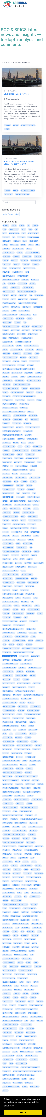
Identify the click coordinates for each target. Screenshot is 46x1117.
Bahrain (6, 590)
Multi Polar (8, 427)
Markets (27, 598)
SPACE (5, 392)
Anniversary (22, 741)
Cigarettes (7, 1001)
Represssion (26, 1025)
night (22, 703)
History (26, 838)
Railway (6, 687)
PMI (34, 493)
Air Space (18, 943)
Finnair (26, 679)
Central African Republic (26, 776)
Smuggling (20, 1001)
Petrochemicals (34, 877)
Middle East (24, 311)
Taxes (5, 1040)
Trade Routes (9, 633)
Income (34, 466)
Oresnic (6, 1052)
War (4, 1063)
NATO (5, 245)
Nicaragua (7, 776)
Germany (6, 241)
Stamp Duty (36, 706)
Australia (7, 749)
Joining (29, 815)
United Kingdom (28, 125)
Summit (35, 264)
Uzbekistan (7, 342)
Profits (6, 536)
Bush (24, 1079)
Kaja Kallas (8, 493)
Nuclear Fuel (16, 350)
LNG (23, 233)
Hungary (20, 319)
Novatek (27, 423)
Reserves (35, 419)
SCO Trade (30, 784)
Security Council (10, 571)
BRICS (15, 190)
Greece (33, 998)
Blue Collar (30, 939)
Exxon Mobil (8, 672)
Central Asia (14, 268)
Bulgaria (18, 586)
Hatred (40, 1001)
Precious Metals (10, 765)
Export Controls (22, 749)
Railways (16, 353)
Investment (23, 276)
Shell (33, 528)
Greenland (26, 699)
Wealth (23, 621)
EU (28, 225)
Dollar (14, 260)
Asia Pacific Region (20, 450)
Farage (6, 838)
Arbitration (26, 966)
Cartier (15, 947)
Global (34, 741)
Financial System (10, 516)
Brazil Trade (20, 734)
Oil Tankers (8, 691)
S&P (22, 931)
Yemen (29, 803)
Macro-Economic (24, 745)
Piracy (24, 1017)
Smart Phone (28, 513)
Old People (7, 1009)
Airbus (14, 377)
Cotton (6, 641)
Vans (23, 726)
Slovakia (24, 590)
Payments (7, 482)
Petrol (17, 322)
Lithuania (15, 307)
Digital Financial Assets (13, 629)
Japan (18, 346)
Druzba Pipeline (19, 831)
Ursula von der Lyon (25, 691)
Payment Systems (10, 1067)
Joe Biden (7, 939)
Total (5, 466)
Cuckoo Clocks (9, 982)
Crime (18, 1036)
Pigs (16, 986)
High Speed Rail (9, 846)
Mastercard (21, 1063)
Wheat (30, 412)
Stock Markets (31, 850)
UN (32, 602)
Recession (22, 284)
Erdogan (6, 869)
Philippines (7, 563)
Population (20, 974)
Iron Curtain (33, 501)
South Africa (8, 334)
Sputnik (6, 877)
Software (30, 842)
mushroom (22, 706)
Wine (18, 544)
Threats (14, 819)
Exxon (19, 454)
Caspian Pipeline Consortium (15, 904)
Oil (36, 229)
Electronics (19, 625)
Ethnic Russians (10, 703)
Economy (34, 241)
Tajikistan (37, 447)
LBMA (32, 470)
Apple (23, 520)
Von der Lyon (8, 683)
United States (9, 978)
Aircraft (6, 415)
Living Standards (10, 664)
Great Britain (8, 540)
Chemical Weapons (11, 959)
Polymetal (20, 400)
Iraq (39, 462)
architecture (9, 706)
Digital (6, 520)
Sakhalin (33, 621)
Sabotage (35, 532)
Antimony (28, 660)
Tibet (36, 963)
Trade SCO (7, 458)
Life (34, 838)
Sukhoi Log (30, 757)
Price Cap (17, 423)
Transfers (7, 823)
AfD (17, 928)
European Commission (33, 695)
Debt (37, 353)
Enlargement (33, 610)
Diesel (5, 295)
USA (4, 229)
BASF (22, 559)
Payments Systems (11, 326)
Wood (5, 858)
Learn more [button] (9, 1106)
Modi (18, 598)
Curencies (26, 257)
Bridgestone (37, 912)
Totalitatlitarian (10, 1025)
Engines (6, 924)
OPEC (5, 501)
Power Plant (8, 454)
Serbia (35, 505)
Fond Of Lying (31, 1056)
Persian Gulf (8, 582)
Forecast (32, 567)
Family (25, 862)
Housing (17, 854)
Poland (6, 272)
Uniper (5, 753)
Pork (39, 400)
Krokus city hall (10, 807)
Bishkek (18, 738)
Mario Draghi (26, 866)
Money (20, 644)
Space (31, 443)
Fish (16, 482)
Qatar (29, 319)
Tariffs (16, 264)
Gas (30, 229)
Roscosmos (8, 889)
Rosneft (17, 462)
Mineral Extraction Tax (13, 842)
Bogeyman (15, 916)
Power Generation (20, 924)
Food (30, 641)
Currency (33, 357)
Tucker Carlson (10, 621)
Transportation (10, 315)
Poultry (17, 869)
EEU (40, 633)
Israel (5, 330)
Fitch (33, 637)
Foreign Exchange (22, 505)
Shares (28, 563)
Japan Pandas (30, 1036)
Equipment (23, 858)
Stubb (38, 1052)
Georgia (15, 555)
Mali (35, 598)
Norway (21, 439)
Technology (28, 288)
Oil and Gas (17, 373)
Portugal (7, 986)
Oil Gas (30, 365)
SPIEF (27, 943)
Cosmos (6, 831)
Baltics (21, 489)
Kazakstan (20, 567)
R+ (15, 730)
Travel (6, 881)
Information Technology (26, 1009)
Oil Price (6, 264)
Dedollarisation (10, 357)
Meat (26, 869)
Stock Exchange (10, 408)
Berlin (19, 1056)
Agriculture (18, 249)
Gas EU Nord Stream (32, 792)
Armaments (22, 547)
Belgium (17, 990)
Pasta (34, 862)
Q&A (21, 1028)
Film (15, 811)
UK (4, 284)
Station (18, 897)
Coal (23, 377)
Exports (6, 257)
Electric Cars (34, 497)
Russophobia (21, 675)
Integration (8, 769)
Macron (35, 935)
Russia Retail (8, 714)
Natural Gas (17, 881)
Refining (24, 260)
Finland (6, 249)
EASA (19, 893)
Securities (32, 974)
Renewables (37, 326)
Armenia (26, 493)
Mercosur (26, 885)
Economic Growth (11, 388)
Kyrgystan (33, 334)
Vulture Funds (9, 970)
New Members (8, 439)
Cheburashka (8, 963)
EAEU (13, 299)
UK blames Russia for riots (17, 94)
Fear (5, 1005)
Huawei (16, 513)
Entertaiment (26, 811)
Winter (28, 738)
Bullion (24, 602)
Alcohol (6, 679)
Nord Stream (29, 268)
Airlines (19, 485)
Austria (37, 966)
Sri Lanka (33, 730)
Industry (8, 194)
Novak (32, 722)
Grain (24, 361)
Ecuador (6, 617)
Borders (6, 695)
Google (38, 745)
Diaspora (30, 1028)
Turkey (16, 257)
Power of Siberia (31, 346)
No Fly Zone (26, 664)
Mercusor (17, 1083)
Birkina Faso (8, 757)
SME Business (8, 893)
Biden (15, 590)
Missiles (19, 784)
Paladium (39, 873)
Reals (11, 644)
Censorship (20, 1013)
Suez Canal (20, 796)
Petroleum (14, 338)
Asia (4, 268)
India (23, 229)
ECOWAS (28, 753)
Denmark (6, 994)
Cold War (20, 497)
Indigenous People (11, 1017)
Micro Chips (25, 315)
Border (18, 563)
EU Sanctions (8, 489)
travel (31, 703)
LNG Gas (19, 769)
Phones (34, 904)
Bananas (17, 617)
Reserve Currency (11, 780)
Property (7, 606)
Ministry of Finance (11, 761)
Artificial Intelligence (23, 652)
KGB (32, 1021)
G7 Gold (25, 947)
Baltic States (8, 291)
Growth (37, 257)
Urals (30, 796)
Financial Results (10, 788)
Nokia (28, 963)
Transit (6, 423)
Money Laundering (11, 1079)
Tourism (6, 1083)
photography (9, 447)
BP (31, 547)
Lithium (6, 450)
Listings (32, 633)
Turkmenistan (32, 458)
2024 (25, 761)
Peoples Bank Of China (12, 435)
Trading (29, 392)
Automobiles (20, 478)
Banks (5, 900)
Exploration (21, 722)
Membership (8, 319)
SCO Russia (7, 738)
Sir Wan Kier (8, 1060)
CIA (31, 955)
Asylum (34, 986)
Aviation (25, 326)
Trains (29, 485)
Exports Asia (8, 741)
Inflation (29, 350)
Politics (21, 237)
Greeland (38, 1048)
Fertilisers (35, 388)
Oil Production (32, 427)
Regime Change (26, 1052)
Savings (22, 668)
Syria (19, 714)
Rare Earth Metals (11, 280)
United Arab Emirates (27, 291)
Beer (39, 931)
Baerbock (7, 955)
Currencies (33, 233)
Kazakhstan (36, 260)
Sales (16, 606)
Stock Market (17, 392)
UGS (25, 617)
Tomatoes (17, 850)
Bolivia (19, 757)
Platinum (28, 873)
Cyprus (29, 769)
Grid (5, 908)
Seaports (7, 800)
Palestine (30, 594)
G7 (14, 237)
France (25, 280)
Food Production (23, 342)
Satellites (16, 660)
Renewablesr (31, 881)
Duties (15, 931)
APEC (23, 516)
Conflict (27, 307)
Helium (15, 536)
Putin (13, 295)
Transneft (26, 788)
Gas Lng (6, 610)
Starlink (29, 1083)
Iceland (37, 788)
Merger (33, 734)
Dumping (33, 823)
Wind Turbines (35, 668)
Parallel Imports (18, 951)
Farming (6, 873)
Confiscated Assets (19, 528)
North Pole (36, 893)
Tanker (6, 931)
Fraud (34, 555)
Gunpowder (35, 897)
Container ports (21, 800)
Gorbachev (7, 675)
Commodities (8, 253)
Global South (9, 365)
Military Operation (11, 551)
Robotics (7, 943)
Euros (31, 951)
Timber (6, 555)
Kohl (32, 1079)
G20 (4, 338)
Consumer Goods (10, 920)
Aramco (6, 470)
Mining (23, 357)
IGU (11, 734)
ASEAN (29, 559)
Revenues (28, 353)
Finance (26, 264)
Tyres (5, 916)
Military (25, 330)
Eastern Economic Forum (24, 396)
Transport (33, 516)
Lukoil (12, 1005)
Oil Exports (17, 272)
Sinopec (6, 718)
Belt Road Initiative (21, 385)
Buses (31, 726)
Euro (14, 311)
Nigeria (31, 400)
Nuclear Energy (32, 253)
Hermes (6, 947)
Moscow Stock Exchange (14, 835)
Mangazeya (7, 784)
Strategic (24, 656)
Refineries (7, 974)
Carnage (33, 889)
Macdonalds (37, 924)
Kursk (15, 912)
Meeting (16, 827)
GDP (37, 245)
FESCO (5, 1091)
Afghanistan (17, 613)
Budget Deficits (9, 1028)
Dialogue (7, 625)
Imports (6, 396)
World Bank (32, 439)
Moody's (30, 931)
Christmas (7, 1013)
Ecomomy (31, 629)
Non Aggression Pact (30, 1067)
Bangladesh (33, 582)
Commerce (7, 637)
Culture (6, 811)
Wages (15, 610)
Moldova (21, 582)
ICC (24, 827)
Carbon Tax (8, 803)
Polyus (6, 474)
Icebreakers (8, 485)
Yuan (31, 245)
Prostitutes (21, 1060)
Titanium (31, 835)
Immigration (8, 1036)
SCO (4, 233)
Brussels (23, 1005)
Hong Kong (7, 578)
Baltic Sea (26, 551)
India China (7, 478)
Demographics (23, 683)
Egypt (5, 299)
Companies (26, 536)
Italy (23, 443)
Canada (24, 986)
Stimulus (30, 586)
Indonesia (33, 415)
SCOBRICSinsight (20, 470)
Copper (24, 482)
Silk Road (19, 458)
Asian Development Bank (31, 819)
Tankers (33, 299)
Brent (40, 784)
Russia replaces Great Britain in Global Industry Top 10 (19, 162)
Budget (19, 427)
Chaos (40, 1021)
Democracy (8, 567)
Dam (4, 966)
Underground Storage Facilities (27, 1071)
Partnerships (19, 524)
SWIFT (5, 288)
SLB (32, 858)
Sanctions (13, 229)
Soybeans (7, 990)
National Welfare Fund (12, 815)
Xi (11, 466)
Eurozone (38, 307)
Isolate (14, 866)
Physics (6, 850)
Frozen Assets (9, 303)
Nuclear (35, 280)
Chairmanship (33, 710)
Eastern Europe (35, 827)
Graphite (37, 749)
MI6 (26, 1021)
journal (6, 559)
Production (27, 338)
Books (13, 1040)
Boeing (6, 377)
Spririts (6, 935)
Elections (30, 1032)
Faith (17, 862)
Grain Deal (17, 419)
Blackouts (7, 928)
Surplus (24, 935)
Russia (7, 125)
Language (7, 1044)
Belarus (6, 361)
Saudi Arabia (33, 237)
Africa (32, 284)
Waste (30, 1001)
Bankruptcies (37, 1017)
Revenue (39, 641)
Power (39, 392)
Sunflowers (18, 877)
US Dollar (15, 288)
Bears (5, 951)
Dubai (24, 1087)
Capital (6, 613)
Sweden (25, 555)
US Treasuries (35, 520)
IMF (34, 315)
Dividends (31, 718)
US (31, 295)
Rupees (40, 350)
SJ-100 (25, 994)
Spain (36, 982)
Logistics (22, 633)
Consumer (38, 563)
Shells (24, 998)
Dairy (5, 819)
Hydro (32, 675)
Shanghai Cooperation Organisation (18, 369)
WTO (4, 734)
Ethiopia (6, 419)
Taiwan (32, 765)
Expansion (19, 381)
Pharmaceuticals (10, 602)
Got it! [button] (23, 1112)
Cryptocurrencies (11, 648)
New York (30, 672)
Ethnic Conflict (26, 1040)
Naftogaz (14, 966)
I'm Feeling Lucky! (12, 214)
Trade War (7, 586)
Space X (37, 885)
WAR (23, 610)
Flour (5, 866)
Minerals (30, 613)
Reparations (20, 1044)
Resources (27, 606)
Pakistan (6, 385)
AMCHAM (6, 912)
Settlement (8, 346)
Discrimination (36, 1005)
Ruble (29, 249)
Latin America (21, 466)
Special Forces (20, 955)
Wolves (35, 947)
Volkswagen (8, 547)
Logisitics (34, 1087)
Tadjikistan (8, 722)
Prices (34, 578)
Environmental (25, 846)
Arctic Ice (7, 897)
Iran (25, 241)
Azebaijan (19, 1032)
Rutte (20, 963)
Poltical (16, 873)
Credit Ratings (21, 637)
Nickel (5, 532)
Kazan (15, 474)
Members (20, 803)
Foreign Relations (10, 575)
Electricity (35, 361)
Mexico (23, 765)
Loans (31, 687)
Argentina (22, 299)
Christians (7, 862)
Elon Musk (27, 544)
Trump (5, 311)
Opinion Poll (37, 800)
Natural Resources (29, 807)
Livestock (35, 869)
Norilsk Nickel (19, 641)
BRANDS (28, 772)
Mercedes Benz (9, 668)
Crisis (39, 613)
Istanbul (25, 928)
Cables (17, 994)
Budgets (17, 695)
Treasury (7, 854)
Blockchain (17, 532)
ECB (4, 644)
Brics (5, 528)
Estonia (11, 284)
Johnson (16, 838)
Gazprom (15, 330)
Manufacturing (28, 190)
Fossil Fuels (18, 718)
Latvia (5, 307)
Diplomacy (7, 381)
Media (15, 125)
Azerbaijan (7, 400)
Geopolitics (26, 474)
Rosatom (29, 373)
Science (6, 885)
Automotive (21, 889)
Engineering (8, 544)
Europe (21, 365)
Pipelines (14, 245)
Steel (36, 509)
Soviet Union (8, 1056)
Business (21, 334)
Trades (16, 679)
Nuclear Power (19, 687)
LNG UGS (22, 730)
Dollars (30, 489)
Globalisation (20, 415)
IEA (26, 419)
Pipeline (35, 780)
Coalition (26, 1048)
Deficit (33, 482)
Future (21, 710)
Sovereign (37, 928)
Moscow (25, 780)
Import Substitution (27, 303)
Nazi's (36, 551)
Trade (35, 225)
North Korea (27, 575)
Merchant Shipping (11, 1048)
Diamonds (7, 505)
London (19, 672)
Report (38, 866)
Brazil (19, 253)
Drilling (26, 509)
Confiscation (21, 823)
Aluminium (30, 454)
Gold (23, 245)
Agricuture (16, 900)
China (21, 225)
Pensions (7, 652)
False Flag (26, 959)
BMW (26, 893)
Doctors (34, 1060)
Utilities (28, 854)
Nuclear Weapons (10, 699)
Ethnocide (32, 1013)
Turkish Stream (9, 404)
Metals (39, 373)
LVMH (34, 943)
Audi (21, 982)
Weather (6, 1071)
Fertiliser (7, 322)
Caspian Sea (17, 753)
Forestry (35, 656)
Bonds (16, 361)
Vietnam (6, 353)
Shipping (6, 443)
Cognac (25, 912)
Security (32, 524)
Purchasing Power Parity (14, 412)
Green (30, 540)
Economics (14, 233)
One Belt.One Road (32, 714)
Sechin (35, 920)
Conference (8, 497)
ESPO (23, 571)
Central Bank (9, 276)
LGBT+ (15, 998)
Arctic (15, 520)
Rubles (6, 373)
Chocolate (22, 978)
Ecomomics (29, 462)
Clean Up (39, 846)
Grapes (6, 660)
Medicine (33, 831)
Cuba (15, 1052)
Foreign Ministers (10, 726)
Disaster (17, 939)
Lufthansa (29, 990)
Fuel (20, 447)
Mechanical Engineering (32, 648)
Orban (24, 388)
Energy (17, 241)
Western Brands (30, 916)
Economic (28, 431)
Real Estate (8, 598)
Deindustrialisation (11, 792)
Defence (36, 683)
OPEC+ (5, 260)
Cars (5, 509)
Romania (35, 994)
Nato (28, 982)
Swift (37, 606)
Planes (29, 644)
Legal (36, 536)
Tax (26, 532)
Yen (17, 493)
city (15, 559)
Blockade (25, 920)
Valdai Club (15, 509)
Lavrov (28, 435)
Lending (6, 998)
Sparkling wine (29, 908)
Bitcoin (16, 885)
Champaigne (15, 908)
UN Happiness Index (11, 1087)
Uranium (22, 295)
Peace (27, 447)
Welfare (31, 1044)
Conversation (9, 710)
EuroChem (7, 796)
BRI (25, 322)
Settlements (8, 1075)
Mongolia (7, 462)
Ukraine (6, 237)
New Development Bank (13, 594)
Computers (36, 450)
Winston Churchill (25, 1075)
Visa (11, 1063)
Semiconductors (17, 501)
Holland (6, 730)
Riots (6, 129)
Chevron (6, 513)
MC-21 (15, 935)
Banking (23, 408)
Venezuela (24, 404)
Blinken (6, 827)
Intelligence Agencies (12, 1021)
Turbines (21, 540)
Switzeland (35, 478)
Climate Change (25, 970)
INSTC (5, 350)
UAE (27, 272)
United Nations (34, 377)
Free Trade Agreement (12, 772)
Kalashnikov (8, 745)
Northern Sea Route (11, 431)
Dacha (37, 854)
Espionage (7, 1032)
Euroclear (37, 330)
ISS (25, 897)
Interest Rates (21, 578)
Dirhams (6, 524)
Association (35, 761)
